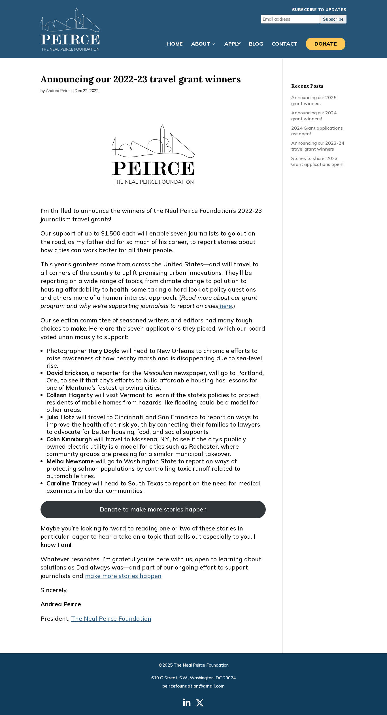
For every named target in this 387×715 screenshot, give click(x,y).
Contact (284, 44)
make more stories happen (123, 575)
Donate (325, 43)
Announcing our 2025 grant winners (314, 100)
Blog (256, 44)
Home (175, 44)
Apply (232, 44)
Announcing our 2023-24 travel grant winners (317, 146)
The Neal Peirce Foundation (111, 618)
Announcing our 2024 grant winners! (314, 115)
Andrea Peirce (59, 90)
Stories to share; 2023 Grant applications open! (317, 161)
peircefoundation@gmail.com (193, 686)
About (200, 44)
